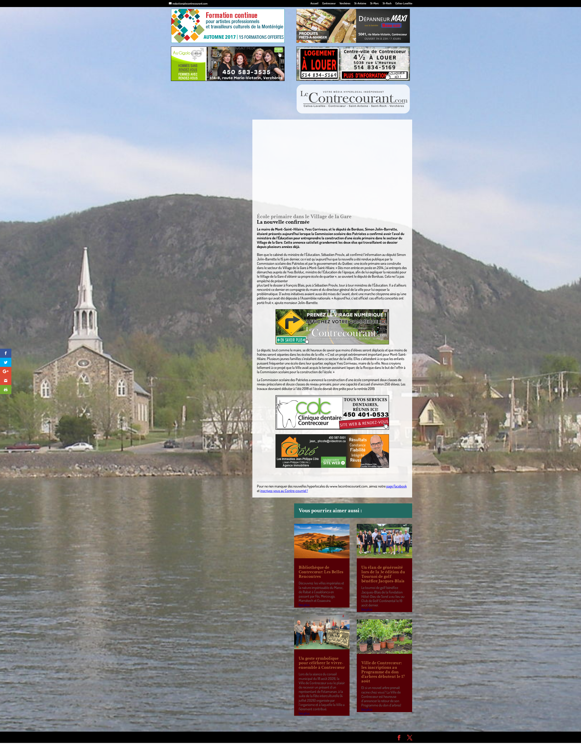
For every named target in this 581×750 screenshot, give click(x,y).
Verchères (345, 3)
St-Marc (374, 3)
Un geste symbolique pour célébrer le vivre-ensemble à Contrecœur (322, 662)
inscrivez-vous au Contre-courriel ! (284, 490)
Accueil (314, 3)
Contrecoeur (329, 3)
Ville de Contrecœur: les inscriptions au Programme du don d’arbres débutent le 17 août (383, 672)
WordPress (235, 737)
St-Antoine (360, 3)
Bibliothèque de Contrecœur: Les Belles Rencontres (321, 571)
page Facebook (396, 486)
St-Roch (387, 3)
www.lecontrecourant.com (349, 486)
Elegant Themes (195, 737)
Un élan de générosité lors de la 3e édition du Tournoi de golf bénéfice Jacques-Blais (383, 574)
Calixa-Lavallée (403, 3)
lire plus (304, 605)
